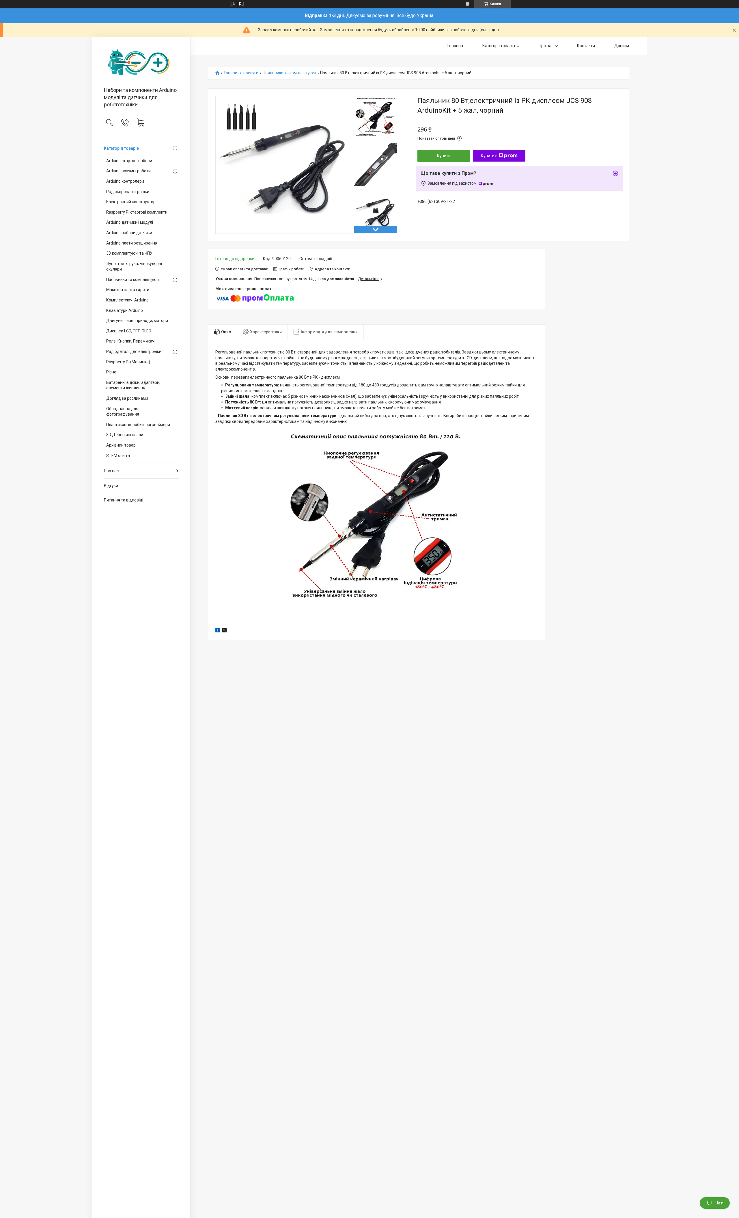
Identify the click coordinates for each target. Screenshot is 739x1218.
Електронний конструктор (131, 201)
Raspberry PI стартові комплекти (136, 212)
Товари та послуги (240, 73)
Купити (444, 155)
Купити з (489, 155)
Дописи (621, 45)
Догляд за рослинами (127, 398)
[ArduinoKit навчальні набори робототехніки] (141, 62)
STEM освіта (118, 455)
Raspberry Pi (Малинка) (128, 362)
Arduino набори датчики (129, 232)
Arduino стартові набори (129, 160)
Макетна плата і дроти (127, 289)
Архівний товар (121, 445)
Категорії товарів (498, 45)
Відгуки (111, 485)
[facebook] (217, 631)
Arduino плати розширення (131, 243)
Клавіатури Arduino (124, 310)
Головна (455, 45)
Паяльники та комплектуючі (133, 279)
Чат (719, 1203)
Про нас (111, 471)
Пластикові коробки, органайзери (138, 424)
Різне (111, 372)
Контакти (586, 45)
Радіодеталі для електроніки (133, 351)
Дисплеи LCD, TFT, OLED (128, 331)
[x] (224, 631)
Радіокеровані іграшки (127, 191)
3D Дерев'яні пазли (124, 434)
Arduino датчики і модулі (129, 222)
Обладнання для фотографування (122, 411)
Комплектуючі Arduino (127, 300)
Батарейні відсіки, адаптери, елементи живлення (133, 385)
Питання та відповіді (123, 500)
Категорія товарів (121, 148)
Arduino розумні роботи (128, 171)
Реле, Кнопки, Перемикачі (130, 341)
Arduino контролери (125, 181)
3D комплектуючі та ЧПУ (129, 253)
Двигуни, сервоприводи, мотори (137, 320)
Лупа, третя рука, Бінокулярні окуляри (134, 266)
